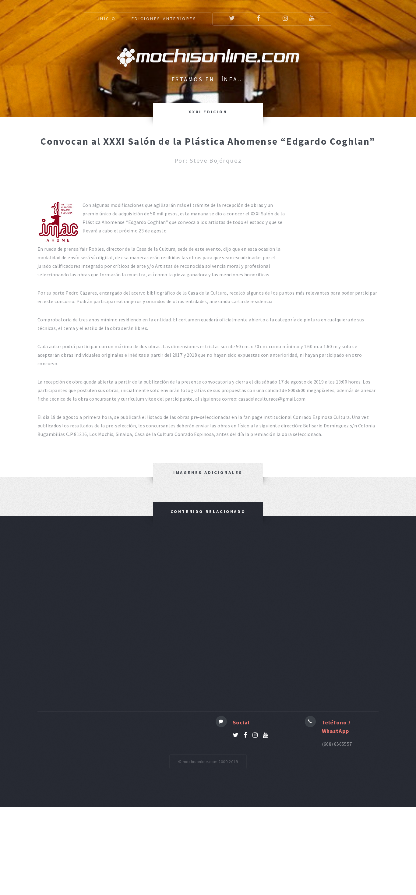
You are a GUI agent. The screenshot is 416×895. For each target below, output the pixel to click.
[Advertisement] (208, 621)
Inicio (107, 18)
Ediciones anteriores (164, 18)
